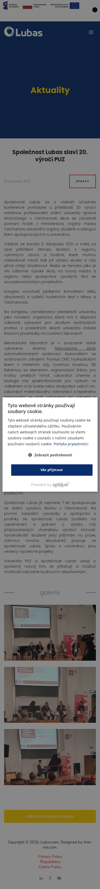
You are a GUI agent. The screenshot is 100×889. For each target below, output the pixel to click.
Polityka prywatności (71, 443)
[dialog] (50, 444)
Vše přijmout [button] (52, 469)
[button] (50, 455)
